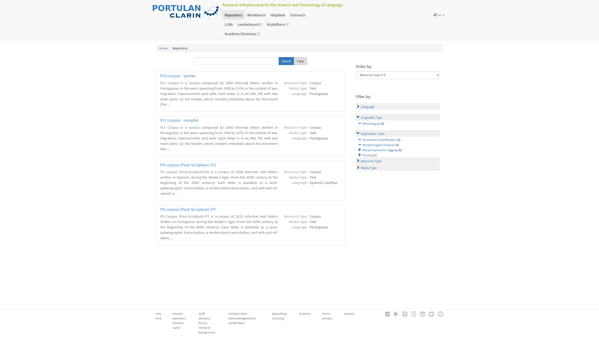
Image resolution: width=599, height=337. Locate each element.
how (159, 318)
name (176, 328)
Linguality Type (371, 117)
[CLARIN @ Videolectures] (394, 313)
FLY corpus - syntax (177, 75)
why (158, 313)
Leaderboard (248, 24)
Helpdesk (277, 15)
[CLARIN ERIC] (386, 313)
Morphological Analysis (378, 145)
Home (163, 48)
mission (177, 313)
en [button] (440, 15)
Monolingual (371, 123)
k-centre (304, 313)
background (206, 332)
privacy (327, 318)
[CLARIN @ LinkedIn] (421, 313)
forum (202, 323)
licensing (278, 318)
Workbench (256, 15)
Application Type (372, 134)
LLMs (229, 24)
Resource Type (371, 161)
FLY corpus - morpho (179, 120)
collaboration (237, 313)
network (204, 328)
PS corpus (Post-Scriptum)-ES (188, 165)
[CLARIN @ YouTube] (439, 313)
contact (349, 313)
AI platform (276, 24)
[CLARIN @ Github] (403, 313)
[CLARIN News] (412, 313)
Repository (233, 15)
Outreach (297, 15)
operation (179, 318)
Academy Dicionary (241, 33)
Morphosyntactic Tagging (379, 150)
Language (367, 107)
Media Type (369, 168)
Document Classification (379, 140)
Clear (300, 61)
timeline (178, 323)
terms (326, 313)
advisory (204, 318)
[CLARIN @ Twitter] (430, 313)
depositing (279, 313)
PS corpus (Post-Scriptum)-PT (188, 209)
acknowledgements (242, 318)
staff (201, 313)
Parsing (367, 155)
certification (236, 323)
